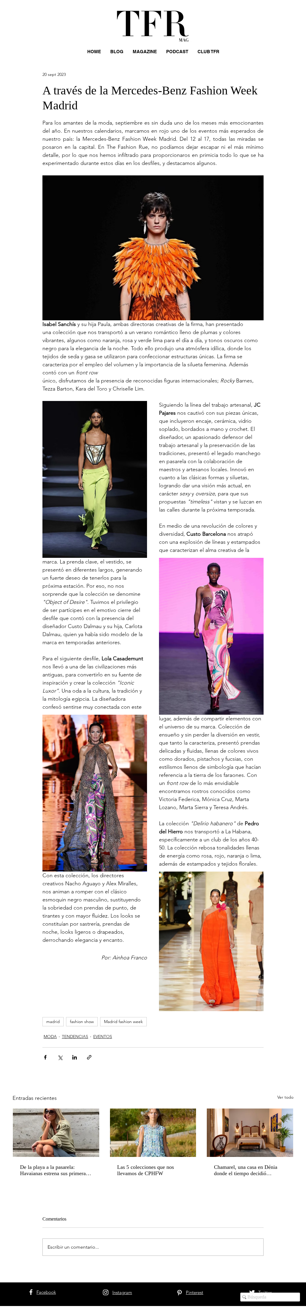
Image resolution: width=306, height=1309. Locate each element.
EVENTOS (102, 1036)
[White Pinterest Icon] (179, 1292)
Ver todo (285, 1097)
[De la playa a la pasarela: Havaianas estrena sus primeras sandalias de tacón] (56, 1133)
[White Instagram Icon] (105, 1292)
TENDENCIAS (75, 1036)
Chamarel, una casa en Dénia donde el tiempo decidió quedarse (245, 1170)
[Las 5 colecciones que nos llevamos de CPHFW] (153, 1133)
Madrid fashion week (123, 1021)
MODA (50, 1036)
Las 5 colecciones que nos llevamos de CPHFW (145, 1170)
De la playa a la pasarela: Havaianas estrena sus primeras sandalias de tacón (54, 1170)
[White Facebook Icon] (31, 1292)
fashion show (82, 1021)
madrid (53, 1021)
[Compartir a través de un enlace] (89, 1057)
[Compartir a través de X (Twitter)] (60, 1057)
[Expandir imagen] (94, 479)
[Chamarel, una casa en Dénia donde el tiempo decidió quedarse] (250, 1133)
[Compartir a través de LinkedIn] (74, 1057)
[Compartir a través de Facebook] (45, 1057)
